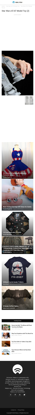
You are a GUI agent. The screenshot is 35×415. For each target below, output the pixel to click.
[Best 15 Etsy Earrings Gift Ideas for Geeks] (17, 195)
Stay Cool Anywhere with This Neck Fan (22, 333)
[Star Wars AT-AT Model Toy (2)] (17, 73)
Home (3, 6)
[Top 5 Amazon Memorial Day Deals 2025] (6, 352)
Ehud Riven (6, 284)
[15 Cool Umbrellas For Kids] (17, 223)
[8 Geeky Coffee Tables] (17, 298)
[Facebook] (10, 395)
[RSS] (19, 395)
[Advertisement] (17, 33)
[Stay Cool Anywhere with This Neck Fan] (6, 336)
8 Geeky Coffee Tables (10, 306)
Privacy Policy (21, 410)
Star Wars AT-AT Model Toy (12, 6)
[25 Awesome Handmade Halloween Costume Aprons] (17, 160)
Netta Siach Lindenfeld (9, 308)
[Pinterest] (15, 395)
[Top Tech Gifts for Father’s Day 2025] (6, 344)
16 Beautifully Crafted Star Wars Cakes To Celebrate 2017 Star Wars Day (17, 249)
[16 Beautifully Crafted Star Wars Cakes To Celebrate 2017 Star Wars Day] (17, 245)
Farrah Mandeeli (7, 234)
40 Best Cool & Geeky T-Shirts (13, 282)
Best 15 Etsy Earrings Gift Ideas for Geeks (17, 207)
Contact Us (13, 410)
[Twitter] (24, 395)
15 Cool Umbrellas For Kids (12, 232)
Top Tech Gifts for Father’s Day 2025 (21, 341)
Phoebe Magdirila (7, 177)
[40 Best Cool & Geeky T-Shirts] (17, 270)
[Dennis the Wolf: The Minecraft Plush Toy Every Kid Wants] (6, 327)
